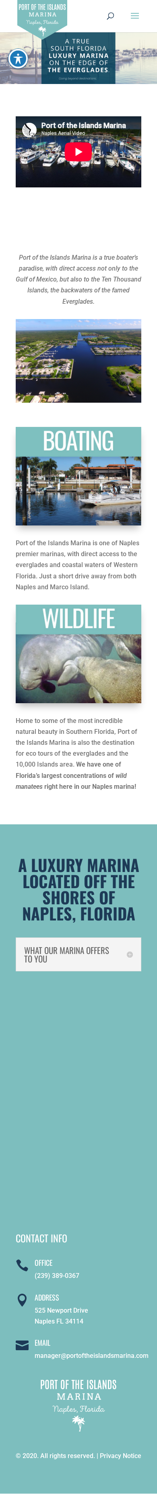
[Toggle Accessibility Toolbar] (18, 58)
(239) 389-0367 (57, 1276)
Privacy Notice (120, 1456)
